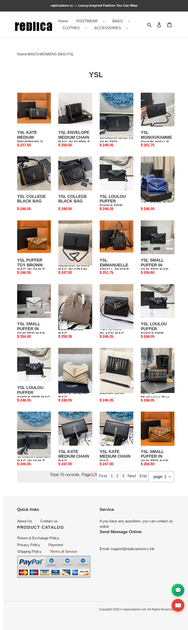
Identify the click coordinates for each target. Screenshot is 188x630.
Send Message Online (120, 531)
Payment (55, 545)
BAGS (117, 21)
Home (22, 54)
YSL (70, 54)
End (143, 476)
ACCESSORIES (107, 28)
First (103, 476)
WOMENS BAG (53, 54)
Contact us (49, 521)
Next (132, 476)
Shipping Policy (29, 551)
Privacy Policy (28, 545)
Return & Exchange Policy (38, 538)
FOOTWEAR (87, 21)
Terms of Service (63, 551)
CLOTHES (71, 28)
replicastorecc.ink (134, 609)
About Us (24, 521)
